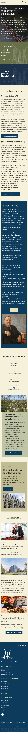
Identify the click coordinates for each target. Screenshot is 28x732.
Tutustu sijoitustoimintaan (10, 60)
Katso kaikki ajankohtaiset (14, 632)
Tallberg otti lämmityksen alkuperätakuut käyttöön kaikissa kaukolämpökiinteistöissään (12, 546)
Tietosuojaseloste (20, 722)
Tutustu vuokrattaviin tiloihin (10, 194)
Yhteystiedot (8, 489)
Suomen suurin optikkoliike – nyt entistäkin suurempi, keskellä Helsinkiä (12, 619)
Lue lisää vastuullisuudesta (13, 453)
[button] (22, 2)
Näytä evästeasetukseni (6, 722)
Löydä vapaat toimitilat (9, 81)
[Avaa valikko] (26, 2)
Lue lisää (14, 310)
